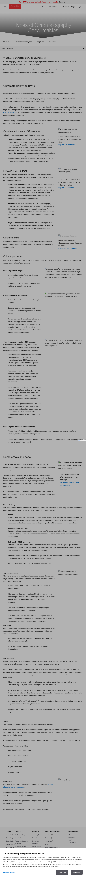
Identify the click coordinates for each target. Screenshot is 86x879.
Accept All (62, 872)
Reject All (76, 872)
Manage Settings (9, 872)
